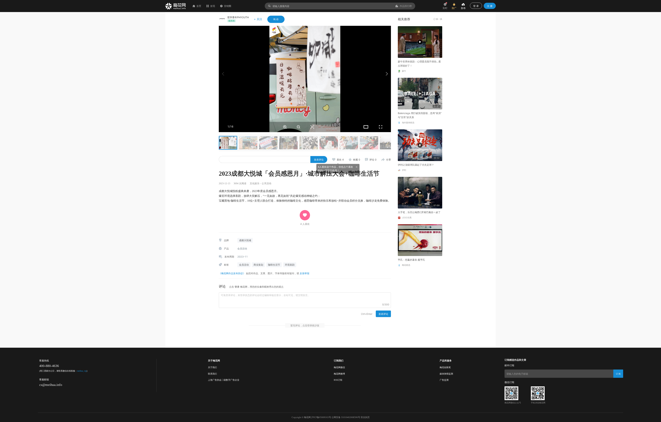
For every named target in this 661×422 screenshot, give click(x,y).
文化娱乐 (254, 183)
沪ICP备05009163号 (321, 417)
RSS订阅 (338, 380)
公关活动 (266, 183)
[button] (386, 74)
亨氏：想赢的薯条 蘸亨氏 (411, 259)
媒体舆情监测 (446, 373)
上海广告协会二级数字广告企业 (223, 380)
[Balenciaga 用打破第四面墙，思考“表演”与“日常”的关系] (420, 93)
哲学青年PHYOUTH (238, 17)
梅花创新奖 (445, 367)
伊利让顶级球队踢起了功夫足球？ (416, 164)
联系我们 (212, 373)
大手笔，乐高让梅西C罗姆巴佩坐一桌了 (419, 212)
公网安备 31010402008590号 (346, 417)
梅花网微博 (339, 373)
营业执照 (365, 417)
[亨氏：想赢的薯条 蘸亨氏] (420, 239)
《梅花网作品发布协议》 (232, 273)
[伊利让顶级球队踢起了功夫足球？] (420, 144)
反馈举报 (304, 273)
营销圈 (227, 5)
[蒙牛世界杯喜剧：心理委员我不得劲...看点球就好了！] (420, 41)
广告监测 (444, 380)
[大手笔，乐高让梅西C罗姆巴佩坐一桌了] (420, 192)
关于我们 (212, 367)
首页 (198, 5)
